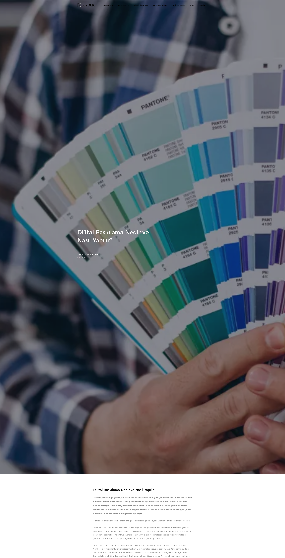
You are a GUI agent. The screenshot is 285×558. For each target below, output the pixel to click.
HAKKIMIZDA (108, 5)
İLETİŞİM (202, 5)
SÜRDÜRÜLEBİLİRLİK (141, 5)
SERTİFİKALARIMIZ (178, 5)
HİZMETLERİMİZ (123, 5)
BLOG (192, 5)
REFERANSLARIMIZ (160, 5)
